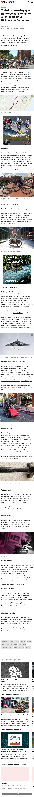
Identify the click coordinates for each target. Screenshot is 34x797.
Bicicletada (4, 148)
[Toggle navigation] (32, 2)
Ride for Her (12, 576)
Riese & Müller (17, 313)
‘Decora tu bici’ (6, 515)
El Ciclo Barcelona (17, 366)
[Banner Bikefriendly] (17, 130)
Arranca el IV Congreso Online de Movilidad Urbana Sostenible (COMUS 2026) (13, 751)
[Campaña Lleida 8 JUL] (17, 269)
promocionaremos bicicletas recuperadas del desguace (16, 381)
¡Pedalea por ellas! (6, 560)
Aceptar (17, 793)
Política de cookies (25, 790)
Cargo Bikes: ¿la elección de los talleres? (14, 715)
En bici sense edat (6, 428)
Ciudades (3, 7)
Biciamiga (4, 520)
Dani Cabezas (7, 26)
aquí (13, 85)
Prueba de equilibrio (7, 589)
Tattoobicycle (22, 498)
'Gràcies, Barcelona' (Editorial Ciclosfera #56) (14, 680)
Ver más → (25, 660)
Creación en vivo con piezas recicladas (13, 361)
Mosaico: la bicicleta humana (10, 204)
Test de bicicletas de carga (9, 287)
